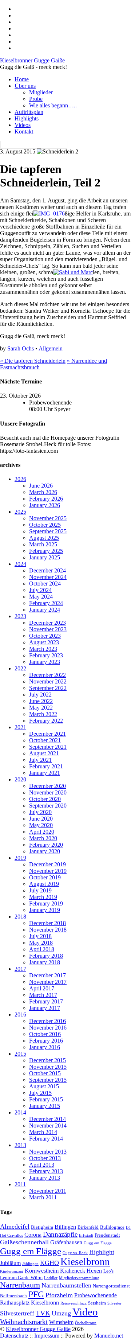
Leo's (108, 1271)
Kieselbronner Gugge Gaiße (38, 1329)
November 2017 (48, 982)
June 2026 (41, 485)
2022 (20, 668)
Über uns (25, 86)
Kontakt (24, 131)
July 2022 (40, 694)
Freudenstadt (107, 1235)
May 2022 (41, 708)
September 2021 (48, 747)
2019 (20, 858)
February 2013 (46, 1171)
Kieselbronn (85, 1261)
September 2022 (48, 688)
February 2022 (46, 721)
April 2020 (41, 832)
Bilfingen (65, 1227)
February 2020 (46, 845)
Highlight (101, 1252)
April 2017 (41, 988)
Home (22, 79)
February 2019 (46, 903)
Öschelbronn (85, 1323)
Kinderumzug (11, 1271)
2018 (20, 916)
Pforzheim (59, 1295)
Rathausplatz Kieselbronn (29, 1302)
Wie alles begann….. (53, 105)
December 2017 (47, 975)
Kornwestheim (42, 1271)
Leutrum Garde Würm (21, 1277)
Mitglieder (41, 92)
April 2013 (41, 1165)
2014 (20, 1112)
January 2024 (44, 610)
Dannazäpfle (60, 1234)
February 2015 (46, 1099)
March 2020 (43, 838)
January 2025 (44, 557)
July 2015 (40, 1093)
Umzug (61, 1313)
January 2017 (44, 1008)
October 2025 (45, 525)
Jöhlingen (30, 1264)
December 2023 (47, 623)
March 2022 (43, 714)
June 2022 (41, 701)
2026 (20, 479)
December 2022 (47, 675)
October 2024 (45, 583)
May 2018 (41, 943)
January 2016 (44, 1047)
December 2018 (47, 923)
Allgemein (51, 348)
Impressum (46, 1335)
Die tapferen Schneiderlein (33, 361)
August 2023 (44, 642)
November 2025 (48, 518)
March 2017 (43, 995)
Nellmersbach (13, 1295)
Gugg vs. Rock (75, 1253)
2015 (20, 1054)
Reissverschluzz (73, 1303)
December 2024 (47, 570)
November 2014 (48, 1125)
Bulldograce (112, 1227)
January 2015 (44, 1106)
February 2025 (46, 551)
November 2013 (48, 1152)
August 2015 (44, 1086)
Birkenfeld (88, 1227)
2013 (20, 1145)
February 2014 (46, 1138)
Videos (23, 125)
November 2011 (47, 1191)
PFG (36, 1294)
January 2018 (44, 962)
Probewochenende (95, 1295)
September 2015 (48, 1080)
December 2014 (47, 1119)
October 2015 (45, 1073)
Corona (32, 1235)
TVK (43, 1313)
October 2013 (45, 1158)
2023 (20, 616)
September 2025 (48, 531)
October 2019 (45, 877)
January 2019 (44, 910)
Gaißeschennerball (24, 1242)
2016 (20, 1014)
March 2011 (43, 1197)
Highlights (27, 118)
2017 (20, 969)
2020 (20, 779)
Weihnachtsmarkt (24, 1322)
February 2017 (46, 1001)
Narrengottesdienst (111, 1286)
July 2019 (40, 890)
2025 (20, 512)
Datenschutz (14, 1335)
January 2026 (44, 505)
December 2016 (47, 1021)
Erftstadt (86, 1235)
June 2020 (41, 819)
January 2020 (44, 851)
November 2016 (48, 1027)
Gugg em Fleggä (98, 1243)
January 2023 (44, 662)
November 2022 (48, 681)
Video (85, 1312)
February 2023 (46, 655)
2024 (20, 564)
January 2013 (44, 1178)
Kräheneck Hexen (81, 1271)
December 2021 (47, 734)
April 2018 (41, 949)
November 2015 (48, 1067)
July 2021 (40, 760)
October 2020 (45, 799)
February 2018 (46, 956)
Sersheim (97, 1303)
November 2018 (48, 930)
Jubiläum (10, 1263)
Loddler (50, 1278)
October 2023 (45, 636)
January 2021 (44, 773)
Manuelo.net (108, 1335)
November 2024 (48, 577)
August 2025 (44, 538)
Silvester (114, 1303)
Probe (36, 99)
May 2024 (41, 596)
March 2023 (43, 649)
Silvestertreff (17, 1313)
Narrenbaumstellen (66, 1285)
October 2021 (45, 740)
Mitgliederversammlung (79, 1278)
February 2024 (46, 603)
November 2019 (48, 871)
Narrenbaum (20, 1285)
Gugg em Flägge (30, 1251)
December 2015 (47, 1060)
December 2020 (47, 786)
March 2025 (43, 544)
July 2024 (40, 590)
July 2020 (40, 812)
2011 (20, 1184)
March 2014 (43, 1132)
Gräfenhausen (66, 1242)
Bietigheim (42, 1227)
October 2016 (45, 1034)
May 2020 (41, 825)
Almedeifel (14, 1226)
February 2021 (46, 766)
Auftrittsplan (29, 112)
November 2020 (48, 792)
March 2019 (43, 897)
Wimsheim (61, 1322)
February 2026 (46, 499)
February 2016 (46, 1041)
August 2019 (44, 884)
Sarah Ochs (20, 348)
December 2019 (47, 864)
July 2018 (40, 936)
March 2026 (43, 492)
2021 (20, 727)
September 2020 (48, 805)
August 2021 (44, 753)
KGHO (49, 1262)
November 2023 (48, 629)
